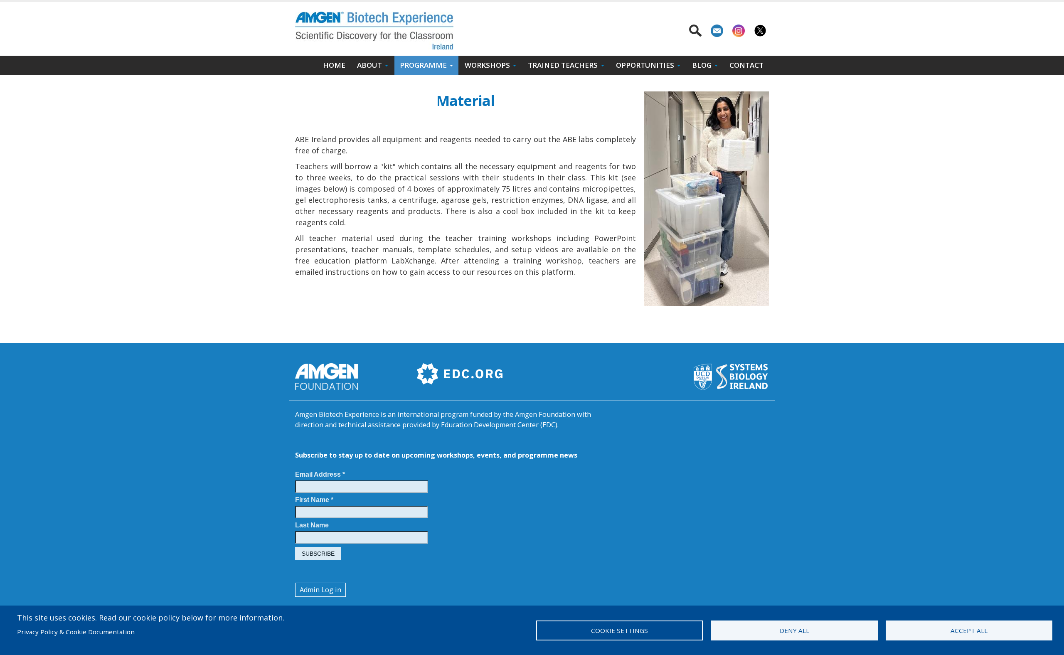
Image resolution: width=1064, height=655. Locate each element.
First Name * (314, 499)
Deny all (794, 630)
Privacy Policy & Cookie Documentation (76, 632)
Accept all (969, 630)
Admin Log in (320, 589)
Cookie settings (619, 630)
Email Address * (320, 474)
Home (334, 65)
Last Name (312, 525)
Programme (423, 65)
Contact (746, 65)
